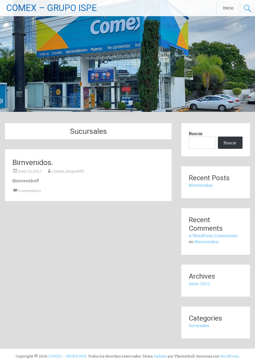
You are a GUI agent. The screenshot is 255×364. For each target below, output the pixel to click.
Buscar (196, 133)
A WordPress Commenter (213, 235)
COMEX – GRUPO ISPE (51, 8)
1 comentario (29, 190)
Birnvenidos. (32, 162)
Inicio (228, 7)
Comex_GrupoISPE (68, 171)
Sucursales (199, 325)
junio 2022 (199, 283)
